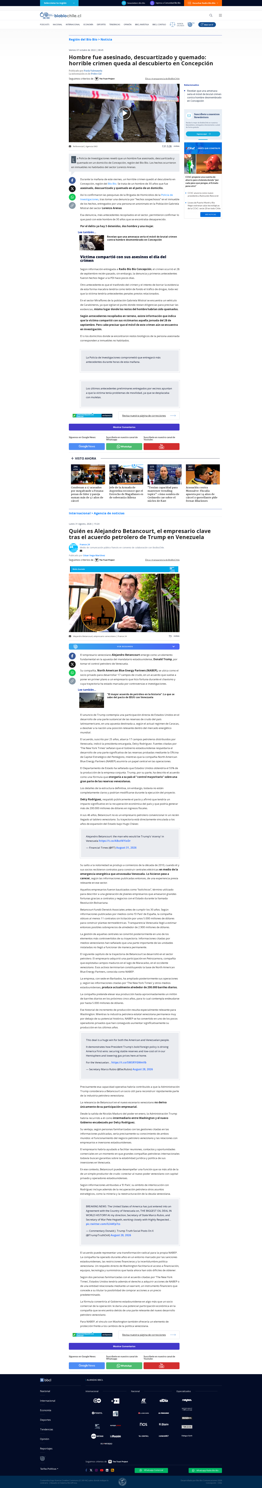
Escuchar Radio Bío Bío (204, 3)
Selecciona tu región (55, 3)
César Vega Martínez (94, 555)
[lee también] (92, 700)
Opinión (127, 24)
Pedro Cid (96, 74)
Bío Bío (112, 183)
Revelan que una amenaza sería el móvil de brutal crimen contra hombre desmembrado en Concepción (142, 238)
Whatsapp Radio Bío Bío (207, 1470)
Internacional (73, 24)
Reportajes (46, 1448)
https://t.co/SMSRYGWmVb (128, 1062)
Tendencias (114, 24)
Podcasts (44, 24)
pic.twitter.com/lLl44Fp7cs (103, 1224)
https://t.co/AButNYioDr (115, 841)
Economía (88, 24)
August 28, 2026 (143, 1069)
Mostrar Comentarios (124, 427)
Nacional (57, 24)
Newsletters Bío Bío (136, 3)
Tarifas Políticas (48, 1468)
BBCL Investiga (142, 24)
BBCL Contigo (159, 24)
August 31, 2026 (126, 847)
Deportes (101, 24)
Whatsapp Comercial (153, 1470)
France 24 (85, 544)
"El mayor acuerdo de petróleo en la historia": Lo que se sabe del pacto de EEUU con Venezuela (141, 696)
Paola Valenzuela (93, 71)
